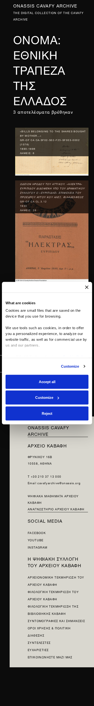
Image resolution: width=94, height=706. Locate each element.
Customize (70, 366)
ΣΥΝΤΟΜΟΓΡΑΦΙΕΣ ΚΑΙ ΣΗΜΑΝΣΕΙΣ (56, 620)
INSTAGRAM (37, 547)
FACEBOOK (37, 532)
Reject (47, 413)
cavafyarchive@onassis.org (59, 482)
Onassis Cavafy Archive (45, 5)
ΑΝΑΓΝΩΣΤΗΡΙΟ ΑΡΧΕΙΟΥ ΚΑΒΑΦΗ (56, 509)
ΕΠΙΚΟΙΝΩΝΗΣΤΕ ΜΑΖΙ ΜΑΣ (50, 657)
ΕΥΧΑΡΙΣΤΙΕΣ (38, 649)
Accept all (47, 381)
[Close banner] (86, 287)
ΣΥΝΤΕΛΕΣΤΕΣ (39, 642)
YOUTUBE (36, 540)
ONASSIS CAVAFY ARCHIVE (48, 430)
